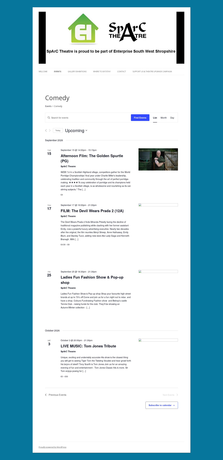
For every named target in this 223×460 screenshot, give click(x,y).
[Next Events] (50, 130)
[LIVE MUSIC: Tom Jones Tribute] (158, 358)
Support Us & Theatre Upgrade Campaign (152, 71)
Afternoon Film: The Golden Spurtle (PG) (92, 158)
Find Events (140, 117)
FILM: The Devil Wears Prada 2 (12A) (92, 210)
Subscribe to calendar (160, 405)
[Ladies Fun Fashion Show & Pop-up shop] (158, 296)
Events (57, 71)
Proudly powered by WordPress (52, 447)
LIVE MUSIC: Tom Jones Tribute (88, 345)
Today (57, 130)
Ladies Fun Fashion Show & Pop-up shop (92, 279)
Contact (121, 71)
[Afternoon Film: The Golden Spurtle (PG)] (158, 159)
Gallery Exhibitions (77, 71)
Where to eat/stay (102, 71)
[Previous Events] (46, 130)
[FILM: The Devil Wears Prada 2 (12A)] (158, 233)
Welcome (43, 71)
